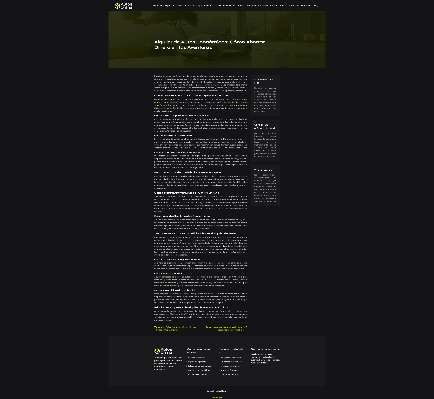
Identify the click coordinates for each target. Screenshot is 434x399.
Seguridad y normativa (299, 5)
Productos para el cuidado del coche (265, 5)
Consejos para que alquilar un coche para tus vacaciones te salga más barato (225, 328)
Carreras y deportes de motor (200, 5)
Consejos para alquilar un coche (165, 5)
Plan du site (217, 397)
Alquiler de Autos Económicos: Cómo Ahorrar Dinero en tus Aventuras (176, 328)
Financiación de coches (231, 5)
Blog (316, 5)
